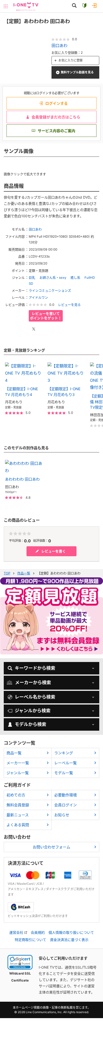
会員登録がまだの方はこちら (56, 117)
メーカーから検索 (33, 682)
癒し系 (75, 277)
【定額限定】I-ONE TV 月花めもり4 (21, 391)
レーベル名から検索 (35, 697)
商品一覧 (14, 753)
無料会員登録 (17, 805)
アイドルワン (38, 297)
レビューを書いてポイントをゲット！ (46, 315)
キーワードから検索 (35, 668)
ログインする (56, 103)
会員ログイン (65, 805)
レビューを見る (69, 305)
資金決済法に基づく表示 (69, 939)
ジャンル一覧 (17, 772)
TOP (7, 573)
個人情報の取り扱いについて (71, 932)
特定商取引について (30, 939)
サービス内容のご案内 (56, 130)
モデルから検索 (30, 724)
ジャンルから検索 (32, 710)
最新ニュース (17, 815)
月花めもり (13, 402)
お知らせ (61, 815)
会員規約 (38, 932)
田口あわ (60, 45)
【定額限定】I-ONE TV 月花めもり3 (64, 391)
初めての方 (15, 795)
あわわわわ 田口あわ (22, 479)
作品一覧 (23, 573)
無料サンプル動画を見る (77, 72)
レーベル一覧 (65, 763)
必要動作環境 (65, 795)
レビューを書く (53, 551)
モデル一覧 (63, 772)
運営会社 (16, 932)
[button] (20, 962)
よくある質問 (17, 825)
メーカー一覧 (17, 763)
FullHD (89, 277)
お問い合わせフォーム (51, 847)
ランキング (63, 753)
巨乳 (32, 277)
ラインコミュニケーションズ (50, 290)
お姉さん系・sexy (53, 277)
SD (31, 283)
